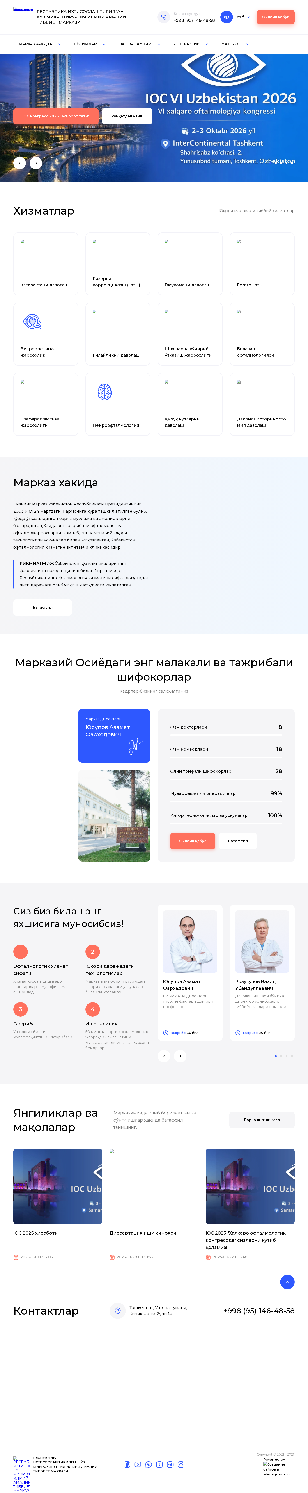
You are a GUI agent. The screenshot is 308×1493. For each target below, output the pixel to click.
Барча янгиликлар (262, 1120)
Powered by (274, 1459)
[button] (19, 163)
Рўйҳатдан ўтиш (127, 116)
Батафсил (43, 607)
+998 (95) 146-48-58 (194, 20)
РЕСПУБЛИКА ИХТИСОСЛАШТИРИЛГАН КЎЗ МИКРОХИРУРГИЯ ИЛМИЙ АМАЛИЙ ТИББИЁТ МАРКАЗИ (81, 17)
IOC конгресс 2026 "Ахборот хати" (56, 116)
